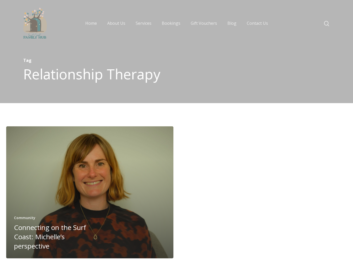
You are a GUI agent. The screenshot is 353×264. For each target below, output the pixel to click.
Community (24, 217)
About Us (116, 23)
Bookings (171, 23)
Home (91, 23)
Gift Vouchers (204, 23)
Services (143, 23)
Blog (231, 23)
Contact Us (257, 23)
